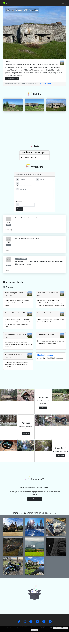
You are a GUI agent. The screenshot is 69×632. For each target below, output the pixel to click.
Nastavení (34, 630)
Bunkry (8, 61)
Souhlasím (56, 628)
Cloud (7, 3)
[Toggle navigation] (63, 3)
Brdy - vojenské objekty (45, 83)
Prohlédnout (43, 408)
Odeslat (19, 209)
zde (51, 627)
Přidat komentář (13, 78)
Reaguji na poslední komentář (24, 185)
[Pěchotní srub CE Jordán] (34, 32)
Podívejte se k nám (35, 499)
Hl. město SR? (19, 201)
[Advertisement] (34, 126)
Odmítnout (64, 628)
